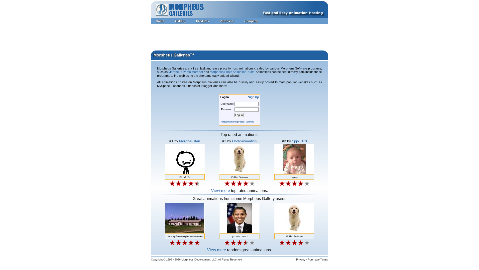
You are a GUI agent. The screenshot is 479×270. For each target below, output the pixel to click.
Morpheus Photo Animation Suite (232, 72)
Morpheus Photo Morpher (185, 72)
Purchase (227, 21)
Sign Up (253, 97)
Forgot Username (229, 121)
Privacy (300, 259)
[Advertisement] (239, 38)
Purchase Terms (318, 259)
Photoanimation (244, 141)
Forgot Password (246, 121)
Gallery (180, 21)
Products (202, 21)
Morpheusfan (189, 141)
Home (160, 21)
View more (220, 190)
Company (251, 21)
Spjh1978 (299, 141)
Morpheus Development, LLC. (199, 259)
